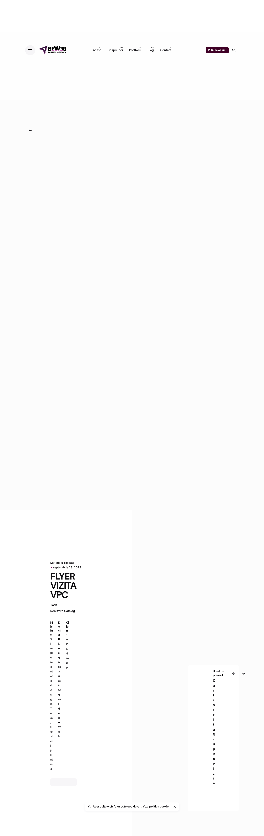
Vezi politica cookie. (156, 806)
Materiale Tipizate (62, 562)
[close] (174, 806)
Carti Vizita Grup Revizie (214, 731)
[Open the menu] (30, 50)
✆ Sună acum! (217, 50)
